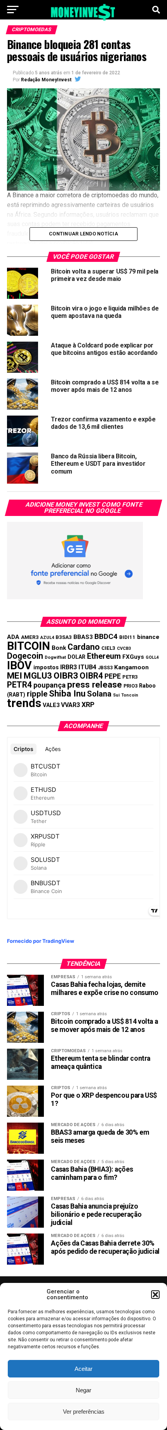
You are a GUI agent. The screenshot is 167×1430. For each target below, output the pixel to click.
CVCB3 (124, 648)
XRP (88, 705)
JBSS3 (105, 667)
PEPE (112, 676)
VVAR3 (70, 705)
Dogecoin (25, 656)
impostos (46, 667)
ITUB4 (87, 667)
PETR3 (129, 677)
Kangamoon (131, 667)
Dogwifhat (55, 657)
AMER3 (30, 637)
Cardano (84, 647)
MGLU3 (38, 676)
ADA (13, 636)
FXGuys (133, 656)
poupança (49, 685)
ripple (37, 693)
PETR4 (19, 685)
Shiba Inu (67, 693)
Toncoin (129, 695)
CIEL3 (108, 648)
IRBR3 (68, 667)
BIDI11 (127, 637)
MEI (14, 675)
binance (148, 636)
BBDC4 (106, 636)
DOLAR (76, 657)
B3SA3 (64, 637)
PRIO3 (130, 686)
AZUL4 (47, 637)
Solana (99, 693)
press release (94, 684)
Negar (83, 1390)
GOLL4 (152, 657)
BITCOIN (28, 646)
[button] (155, 1294)
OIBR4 (91, 676)
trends (24, 703)
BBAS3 (83, 636)
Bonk (59, 647)
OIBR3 (66, 675)
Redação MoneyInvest (46, 79)
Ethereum (104, 656)
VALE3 (51, 705)
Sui (116, 695)
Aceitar (83, 1368)
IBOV (19, 665)
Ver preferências (83, 1411)
